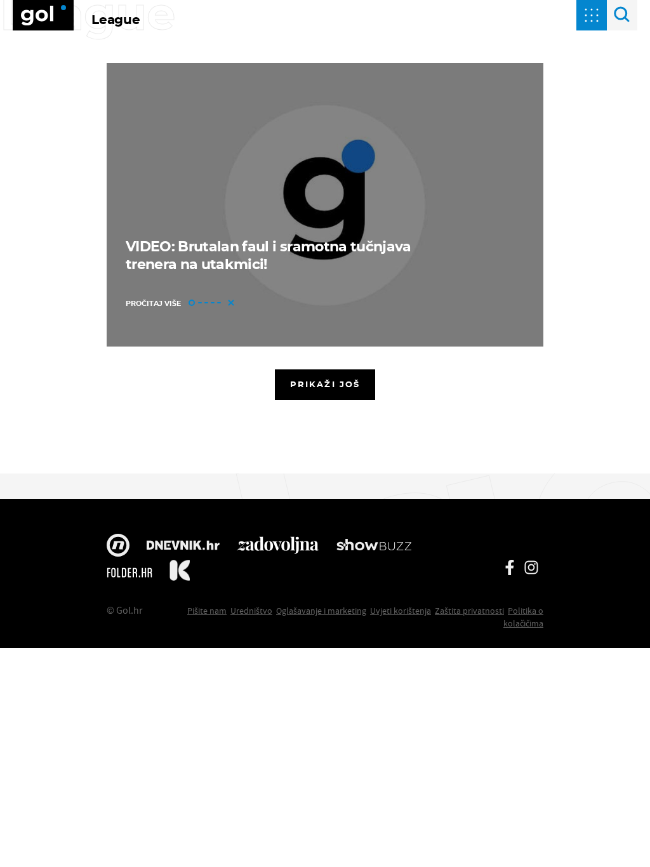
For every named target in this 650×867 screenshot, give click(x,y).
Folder (129, 572)
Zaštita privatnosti (469, 610)
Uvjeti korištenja (400, 610)
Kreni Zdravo (179, 572)
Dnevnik (183, 546)
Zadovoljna (278, 546)
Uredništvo (251, 610)
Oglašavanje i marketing (321, 610)
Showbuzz (374, 546)
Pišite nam (207, 610)
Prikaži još (325, 384)
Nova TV (118, 546)
